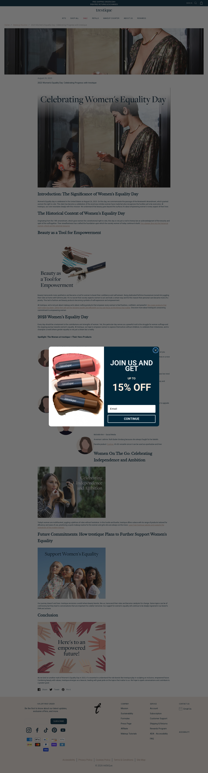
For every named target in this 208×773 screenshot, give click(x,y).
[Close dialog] (155, 350)
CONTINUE (131, 419)
